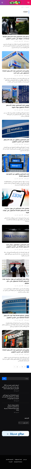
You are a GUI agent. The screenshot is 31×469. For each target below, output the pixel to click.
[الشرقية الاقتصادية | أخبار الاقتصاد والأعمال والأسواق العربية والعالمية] (15, 2)
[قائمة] (28, 2)
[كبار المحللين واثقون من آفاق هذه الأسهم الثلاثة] (15, 163)
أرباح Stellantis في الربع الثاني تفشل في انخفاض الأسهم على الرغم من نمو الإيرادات (10, 397)
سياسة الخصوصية (18, 461)
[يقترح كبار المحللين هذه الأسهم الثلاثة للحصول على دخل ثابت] (15, 60)
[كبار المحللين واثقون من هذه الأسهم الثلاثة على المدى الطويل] (15, 129)
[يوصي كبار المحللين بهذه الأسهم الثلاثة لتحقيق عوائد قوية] (15, 94)
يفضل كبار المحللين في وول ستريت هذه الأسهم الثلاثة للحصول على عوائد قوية (16, 210)
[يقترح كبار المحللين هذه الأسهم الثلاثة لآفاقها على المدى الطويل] (15, 339)
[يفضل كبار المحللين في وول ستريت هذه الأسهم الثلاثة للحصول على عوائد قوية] (15, 197)
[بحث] (2, 2)
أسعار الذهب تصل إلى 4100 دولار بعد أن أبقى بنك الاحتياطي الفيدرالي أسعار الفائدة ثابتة (10, 387)
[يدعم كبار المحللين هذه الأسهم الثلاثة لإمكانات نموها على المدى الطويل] (15, 26)
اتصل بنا (10, 461)
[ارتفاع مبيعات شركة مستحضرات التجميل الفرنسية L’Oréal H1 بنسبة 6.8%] (24, 407)
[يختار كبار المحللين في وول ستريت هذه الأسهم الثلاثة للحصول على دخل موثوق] (15, 268)
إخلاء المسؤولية (18, 459)
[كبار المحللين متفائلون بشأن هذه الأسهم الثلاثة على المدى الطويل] (15, 234)
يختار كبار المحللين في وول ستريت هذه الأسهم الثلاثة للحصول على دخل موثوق (15, 281)
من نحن (25, 459)
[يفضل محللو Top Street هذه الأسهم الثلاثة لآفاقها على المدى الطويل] (15, 305)
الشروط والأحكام (9, 459)
